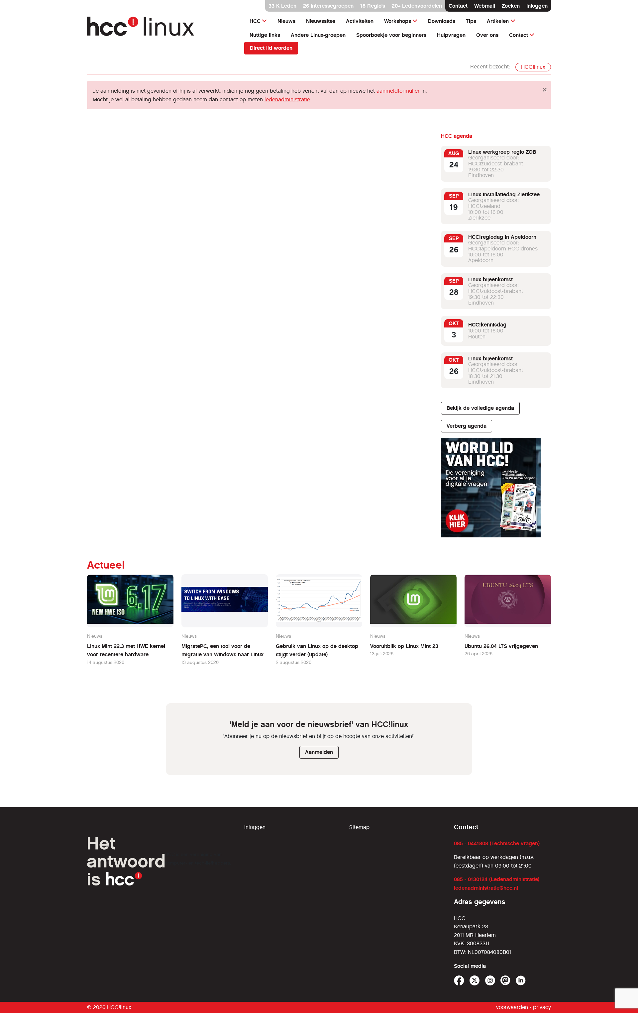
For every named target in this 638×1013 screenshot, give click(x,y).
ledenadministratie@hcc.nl (486, 888)
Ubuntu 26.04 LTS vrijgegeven (501, 646)
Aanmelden (319, 752)
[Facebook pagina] (459, 980)
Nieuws (286, 21)
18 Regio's (372, 6)
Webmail (484, 6)
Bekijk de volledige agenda (480, 408)
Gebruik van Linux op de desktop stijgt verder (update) (317, 650)
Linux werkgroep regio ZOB (502, 152)
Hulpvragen (451, 35)
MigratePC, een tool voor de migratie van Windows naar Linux (222, 650)
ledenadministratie (287, 99)
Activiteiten (359, 21)
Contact (458, 6)
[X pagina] (475, 980)
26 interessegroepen (328, 6)
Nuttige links (265, 35)
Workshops (397, 21)
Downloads (441, 21)
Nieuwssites (320, 21)
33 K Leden (282, 6)
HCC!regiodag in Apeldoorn (502, 237)
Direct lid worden (271, 48)
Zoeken (511, 6)
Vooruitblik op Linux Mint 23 (404, 646)
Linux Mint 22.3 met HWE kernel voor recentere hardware (126, 650)
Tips (471, 21)
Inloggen (537, 6)
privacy (542, 1007)
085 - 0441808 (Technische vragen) (497, 843)
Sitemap (359, 827)
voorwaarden (512, 1007)
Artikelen (498, 21)
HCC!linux (533, 67)
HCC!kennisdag (487, 325)
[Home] (161, 29)
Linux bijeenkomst (490, 279)
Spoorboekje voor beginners (391, 35)
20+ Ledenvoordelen (417, 6)
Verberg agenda (466, 426)
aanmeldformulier (398, 91)
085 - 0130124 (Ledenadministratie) (496, 879)
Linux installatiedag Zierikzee (504, 194)
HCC (255, 21)
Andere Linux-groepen (318, 35)
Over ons (487, 35)
